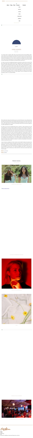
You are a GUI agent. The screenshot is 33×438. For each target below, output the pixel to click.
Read (14, 5)
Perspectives (19, 16)
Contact (24, 5)
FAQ (1, 434)
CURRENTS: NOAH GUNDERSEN (16, 395)
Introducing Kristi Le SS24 (16, 184)
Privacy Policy (2, 433)
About (8, 5)
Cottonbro (5, 152)
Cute (16, 325)
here (19, 435)
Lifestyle (19, 9)
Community (19, 18)
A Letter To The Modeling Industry (16, 254)
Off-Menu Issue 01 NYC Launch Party (16, 419)
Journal (17, 5)
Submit (1, 432)
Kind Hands (16, 49)
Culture (19, 11)
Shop (11, 5)
